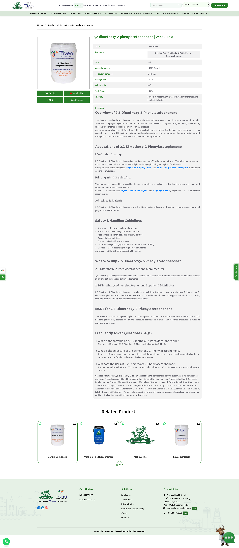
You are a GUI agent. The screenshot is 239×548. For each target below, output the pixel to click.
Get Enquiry (50, 93)
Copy (194, 508)
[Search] (178, 5)
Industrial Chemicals (167, 13)
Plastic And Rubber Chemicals (136, 13)
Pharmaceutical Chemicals (195, 13)
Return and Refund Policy (132, 509)
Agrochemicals (93, 13)
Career (112, 5)
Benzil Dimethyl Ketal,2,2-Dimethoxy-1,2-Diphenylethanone (173, 54)
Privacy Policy (127, 504)
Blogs (105, 5)
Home (40, 25)
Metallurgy (111, 13)
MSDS (50, 100)
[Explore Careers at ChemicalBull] (2, 277)
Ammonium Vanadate (181, 457)
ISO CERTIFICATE (87, 500)
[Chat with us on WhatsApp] (6, 542)
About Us (97, 5)
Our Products (50, 25)
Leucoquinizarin (140, 457)
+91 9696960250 (174, 513)
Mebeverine (98, 457)
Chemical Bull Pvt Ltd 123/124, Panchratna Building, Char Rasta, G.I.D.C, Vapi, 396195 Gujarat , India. (177, 500)
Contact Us (121, 5)
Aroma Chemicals (38, 13)
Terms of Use (127, 500)
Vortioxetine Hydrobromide (57, 457)
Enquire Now (236, 271)
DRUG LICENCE (86, 495)
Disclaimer (126, 495)
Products (79, 5)
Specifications (77, 100)
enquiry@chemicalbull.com (179, 508)
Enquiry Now (219, 5)
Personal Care (58, 13)
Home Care (75, 13)
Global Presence (66, 5)
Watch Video (78, 93)
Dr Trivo (87, 5)
